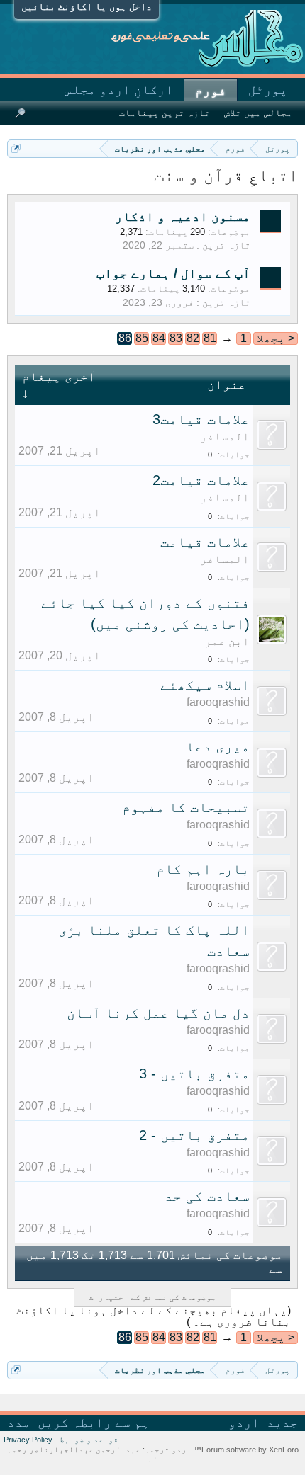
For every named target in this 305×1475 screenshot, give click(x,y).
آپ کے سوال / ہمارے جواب (173, 273)
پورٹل (267, 90)
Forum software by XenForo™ (245, 1449)
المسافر (225, 437)
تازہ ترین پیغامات (164, 113)
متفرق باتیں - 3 (194, 1073)
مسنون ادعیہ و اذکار (182, 217)
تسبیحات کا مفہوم (186, 807)
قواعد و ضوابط (89, 1439)
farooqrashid (218, 702)
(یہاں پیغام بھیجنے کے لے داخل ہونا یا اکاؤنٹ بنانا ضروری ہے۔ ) (153, 1316)
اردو (244, 1423)
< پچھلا (275, 338)
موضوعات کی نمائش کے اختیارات (152, 1297)
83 (176, 338)
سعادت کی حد (207, 1196)
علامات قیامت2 (201, 480)
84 (158, 338)
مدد (18, 1423)
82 (193, 338)
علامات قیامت (205, 541)
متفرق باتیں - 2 (194, 1135)
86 (124, 338)
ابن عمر (227, 641)
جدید (282, 1423)
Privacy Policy (28, 1439)
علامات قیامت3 (201, 419)
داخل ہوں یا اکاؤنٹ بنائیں (86, 6)
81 (210, 338)
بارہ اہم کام (203, 869)
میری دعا (218, 746)
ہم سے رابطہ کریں (94, 1423)
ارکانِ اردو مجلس (119, 90)
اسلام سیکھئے (205, 685)
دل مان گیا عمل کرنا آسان (158, 1012)
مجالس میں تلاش (258, 113)
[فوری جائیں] (16, 148)
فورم (210, 91)
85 (141, 338)
